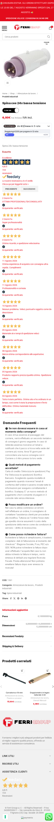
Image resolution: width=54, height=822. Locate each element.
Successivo (29, 189)
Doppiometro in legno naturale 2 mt (40, 694)
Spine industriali (14, 593)
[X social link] (14, 598)
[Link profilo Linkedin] (22, 598)
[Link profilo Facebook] (10, 598)
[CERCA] (48, 37)
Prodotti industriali (10, 97)
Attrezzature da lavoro (26, 93)
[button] (22, 670)
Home (5, 93)
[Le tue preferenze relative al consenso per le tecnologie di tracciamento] (5, 817)
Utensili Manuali (39, 700)
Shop (12, 93)
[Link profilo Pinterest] (18, 598)
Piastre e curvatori (14, 698)
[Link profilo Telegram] (26, 598)
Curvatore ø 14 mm (14, 693)
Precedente (11, 189)
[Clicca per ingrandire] (7, 83)
